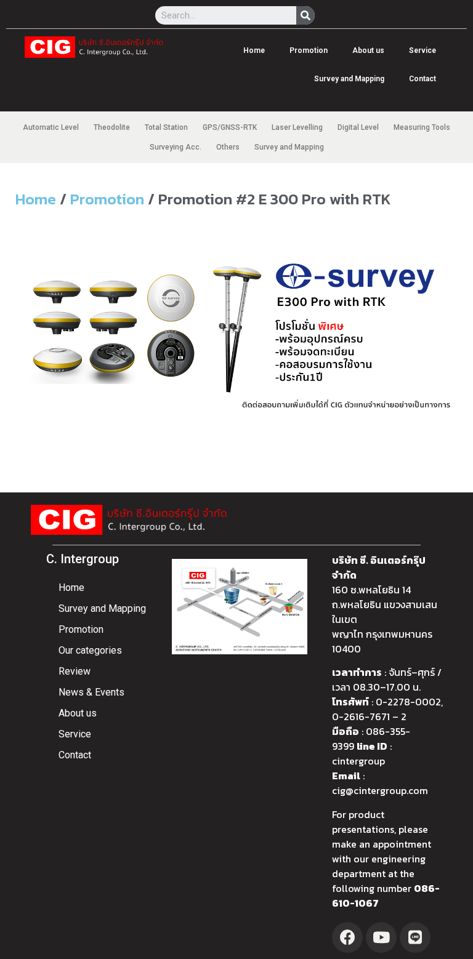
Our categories (90, 650)
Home (254, 50)
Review (75, 671)
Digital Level (358, 127)
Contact (422, 78)
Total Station (166, 127)
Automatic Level (51, 127)
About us (368, 50)
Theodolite (112, 127)
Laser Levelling (297, 127)
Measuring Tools (422, 127)
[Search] (305, 15)
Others (228, 147)
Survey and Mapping (349, 78)
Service (422, 50)
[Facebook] (347, 937)
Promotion (308, 50)
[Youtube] (381, 937)
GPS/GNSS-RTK (230, 127)
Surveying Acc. (175, 147)
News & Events (91, 692)
